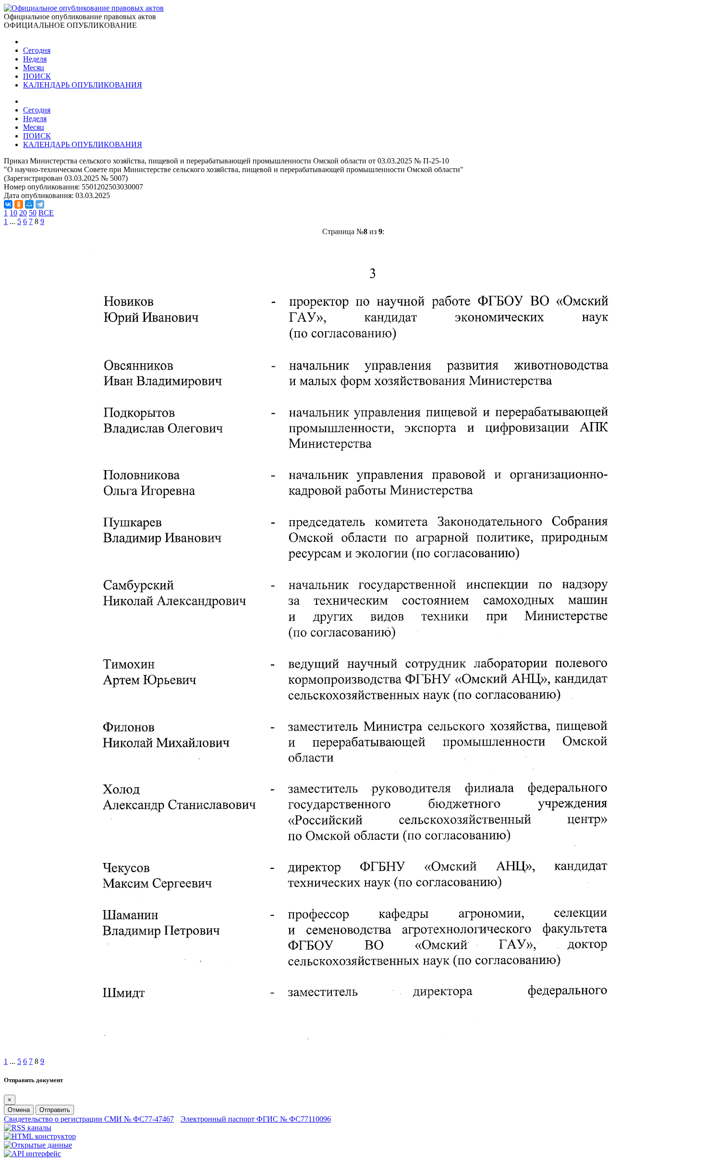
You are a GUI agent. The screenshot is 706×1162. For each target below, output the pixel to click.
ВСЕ (46, 213)
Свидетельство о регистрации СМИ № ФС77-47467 (89, 1119)
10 (13, 213)
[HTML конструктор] (40, 1136)
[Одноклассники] (18, 204)
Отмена (19, 1109)
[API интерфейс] (32, 1154)
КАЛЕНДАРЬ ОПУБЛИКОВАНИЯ (82, 85)
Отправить (54, 1109)
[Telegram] (40, 204)
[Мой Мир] (29, 204)
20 (23, 213)
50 (33, 213)
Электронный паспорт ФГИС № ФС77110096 (256, 1119)
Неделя (35, 59)
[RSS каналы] (27, 1128)
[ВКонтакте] (8, 204)
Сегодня (36, 50)
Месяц (33, 67)
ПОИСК (37, 76)
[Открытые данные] (38, 1145)
